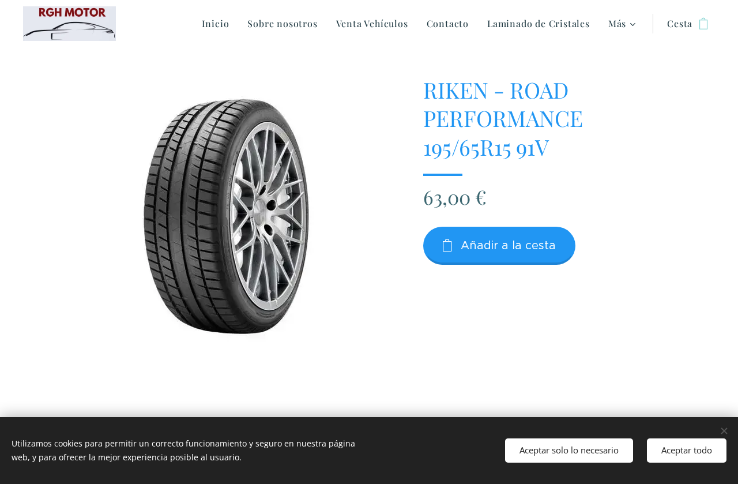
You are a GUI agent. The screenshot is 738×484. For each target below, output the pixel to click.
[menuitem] (219, 23)
